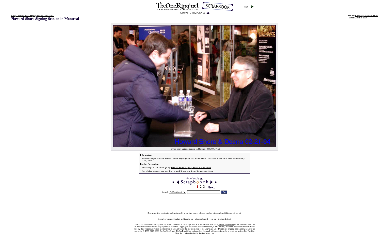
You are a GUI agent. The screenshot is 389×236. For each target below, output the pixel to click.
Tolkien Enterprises (226, 224)
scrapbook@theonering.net (228, 213)
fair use (190, 229)
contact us (178, 219)
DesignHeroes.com (206, 233)
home (160, 219)
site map (198, 219)
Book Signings (198, 171)
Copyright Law (211, 229)
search (205, 219)
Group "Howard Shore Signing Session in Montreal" (32, 15)
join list (213, 219)
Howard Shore (179, 171)
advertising (169, 219)
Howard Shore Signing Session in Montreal (191, 167)
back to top (188, 219)
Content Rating (224, 219)
